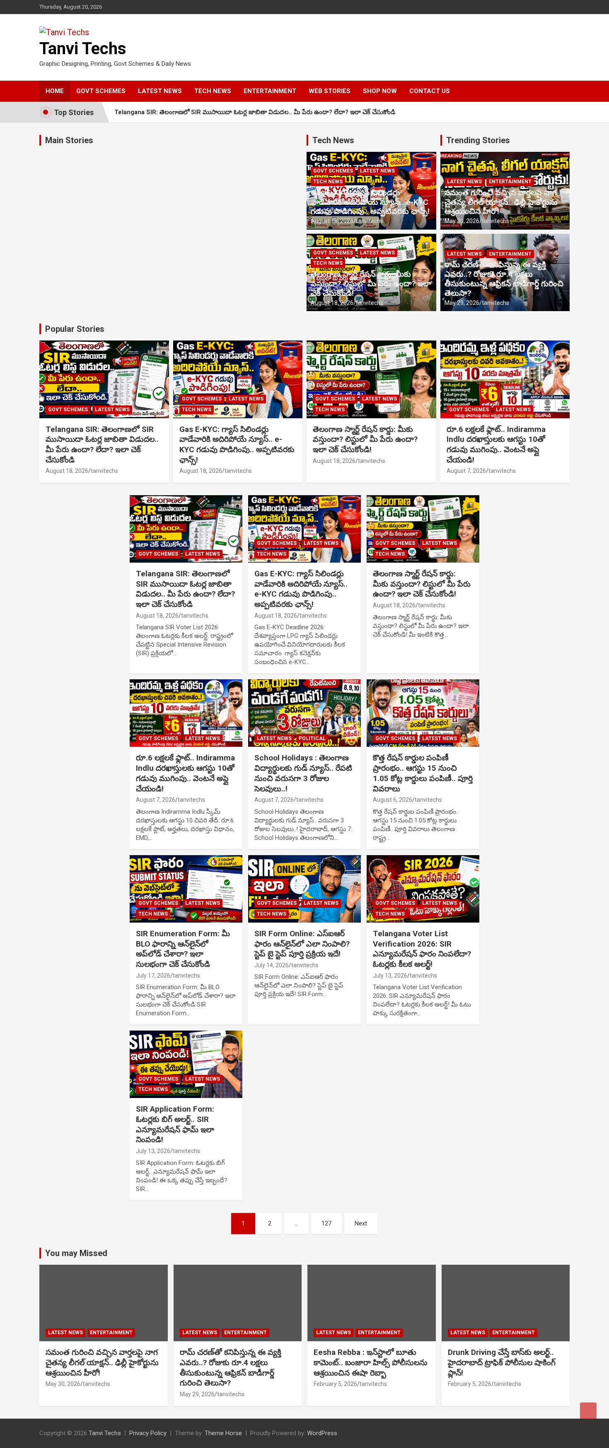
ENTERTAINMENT (270, 91)
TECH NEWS (212, 91)
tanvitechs (369, 221)
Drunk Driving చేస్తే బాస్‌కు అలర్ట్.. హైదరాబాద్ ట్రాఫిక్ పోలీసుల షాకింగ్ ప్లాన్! (502, 1362)
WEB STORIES (329, 91)
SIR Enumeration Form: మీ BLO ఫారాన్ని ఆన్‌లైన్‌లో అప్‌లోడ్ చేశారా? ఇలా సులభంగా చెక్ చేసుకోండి (183, 949)
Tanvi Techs (82, 48)
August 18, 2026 (332, 221)
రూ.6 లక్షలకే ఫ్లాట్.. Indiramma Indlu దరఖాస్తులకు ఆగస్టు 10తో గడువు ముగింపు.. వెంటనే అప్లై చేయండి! (496, 444)
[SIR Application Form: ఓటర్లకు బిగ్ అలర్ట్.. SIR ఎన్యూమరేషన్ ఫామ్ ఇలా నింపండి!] (186, 1064)
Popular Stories (74, 329)
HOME (55, 91)
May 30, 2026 (462, 221)
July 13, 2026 (390, 975)
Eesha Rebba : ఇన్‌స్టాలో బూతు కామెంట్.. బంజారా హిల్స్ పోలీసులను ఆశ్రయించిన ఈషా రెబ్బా (371, 1362)
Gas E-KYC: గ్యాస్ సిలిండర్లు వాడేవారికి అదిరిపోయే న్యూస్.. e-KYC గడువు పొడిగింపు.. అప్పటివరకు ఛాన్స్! (370, 202)
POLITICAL (312, 738)
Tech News (333, 140)
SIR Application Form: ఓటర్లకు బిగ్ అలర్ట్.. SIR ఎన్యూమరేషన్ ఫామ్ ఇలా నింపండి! (175, 1124)
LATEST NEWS (160, 91)
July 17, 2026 (153, 975)
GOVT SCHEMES (101, 91)
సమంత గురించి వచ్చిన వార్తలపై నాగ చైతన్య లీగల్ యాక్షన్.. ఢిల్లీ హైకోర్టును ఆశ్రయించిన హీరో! (501, 202)
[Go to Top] (588, 1410)
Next (361, 1223)
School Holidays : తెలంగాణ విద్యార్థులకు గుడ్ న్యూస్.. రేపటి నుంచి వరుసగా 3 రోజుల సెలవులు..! (303, 773)
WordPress (322, 1433)
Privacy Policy (148, 1433)
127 (326, 1223)
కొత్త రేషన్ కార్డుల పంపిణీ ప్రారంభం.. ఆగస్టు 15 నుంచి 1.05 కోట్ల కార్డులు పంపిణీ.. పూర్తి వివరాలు (423, 773)
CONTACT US (429, 91)
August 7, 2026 (466, 470)
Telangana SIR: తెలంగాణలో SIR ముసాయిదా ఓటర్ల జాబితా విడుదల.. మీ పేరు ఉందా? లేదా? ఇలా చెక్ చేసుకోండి (254, 112)
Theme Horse (223, 1433)
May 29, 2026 (462, 303)
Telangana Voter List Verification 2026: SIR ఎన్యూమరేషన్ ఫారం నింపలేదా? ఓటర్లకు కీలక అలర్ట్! (422, 949)
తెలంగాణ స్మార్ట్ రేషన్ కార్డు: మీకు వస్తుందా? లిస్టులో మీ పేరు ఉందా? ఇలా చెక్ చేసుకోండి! (371, 283)
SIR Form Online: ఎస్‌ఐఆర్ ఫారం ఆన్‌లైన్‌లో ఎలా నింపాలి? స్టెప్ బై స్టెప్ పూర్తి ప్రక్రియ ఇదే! (302, 944)
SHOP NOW (380, 91)
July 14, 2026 (271, 965)
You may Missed (76, 1253)
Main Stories (69, 140)
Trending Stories (478, 140)
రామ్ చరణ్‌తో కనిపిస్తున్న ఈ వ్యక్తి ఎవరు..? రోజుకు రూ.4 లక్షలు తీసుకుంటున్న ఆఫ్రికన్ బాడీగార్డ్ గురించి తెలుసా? (504, 278)
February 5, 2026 (335, 1384)
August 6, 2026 (392, 799)
